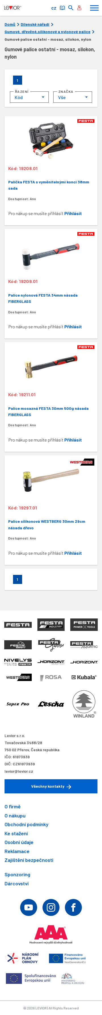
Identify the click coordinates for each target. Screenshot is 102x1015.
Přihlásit (73, 213)
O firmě (13, 806)
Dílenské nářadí (35, 24)
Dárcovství (17, 883)
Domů (10, 24)
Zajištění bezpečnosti (29, 860)
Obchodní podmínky (26, 824)
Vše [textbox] (62, 97)
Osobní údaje (19, 842)
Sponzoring (17, 874)
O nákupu (15, 815)
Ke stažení (16, 833)
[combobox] (29, 97)
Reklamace (17, 851)
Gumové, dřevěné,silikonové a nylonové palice (47, 31)
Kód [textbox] (19, 97)
